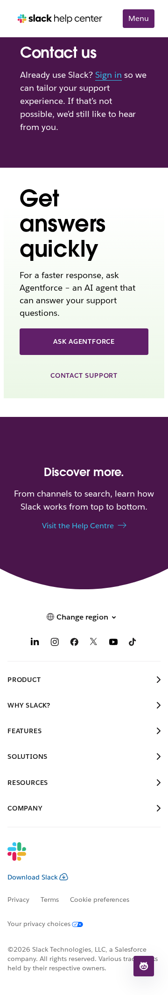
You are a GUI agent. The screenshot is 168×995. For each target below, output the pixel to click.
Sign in (108, 74)
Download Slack (32, 877)
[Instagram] (54, 643)
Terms (50, 899)
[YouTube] (113, 643)
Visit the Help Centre (78, 526)
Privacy (18, 899)
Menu (138, 18)
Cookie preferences (100, 899)
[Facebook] (74, 643)
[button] (143, 966)
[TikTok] (133, 643)
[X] (94, 643)
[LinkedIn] (35, 643)
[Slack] (76, 857)
